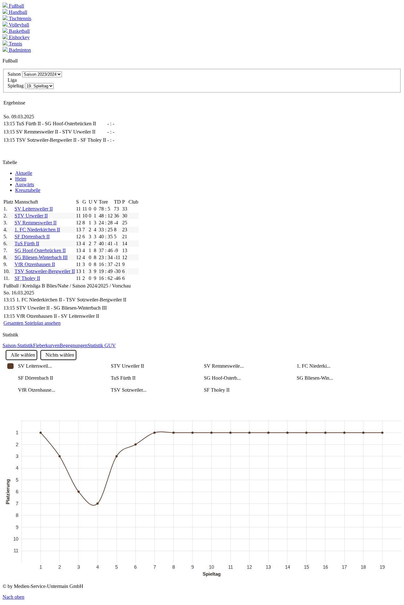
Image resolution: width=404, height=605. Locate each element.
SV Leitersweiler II (34, 208)
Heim (20, 178)
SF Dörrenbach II (32, 236)
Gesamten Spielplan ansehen (32, 323)
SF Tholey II (27, 278)
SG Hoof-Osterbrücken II (40, 250)
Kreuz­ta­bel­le (27, 190)
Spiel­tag (16, 85)
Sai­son (14, 74)
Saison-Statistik (18, 345)
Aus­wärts (24, 184)
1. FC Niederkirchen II (37, 229)
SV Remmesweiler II (35, 222)
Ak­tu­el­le (23, 173)
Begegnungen (73, 345)
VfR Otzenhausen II (35, 264)
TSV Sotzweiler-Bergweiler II (45, 271)
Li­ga (12, 80)
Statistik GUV (101, 345)
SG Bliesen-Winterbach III (41, 257)
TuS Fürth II (27, 243)
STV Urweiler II (31, 215)
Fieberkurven (46, 345)
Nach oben (13, 597)
